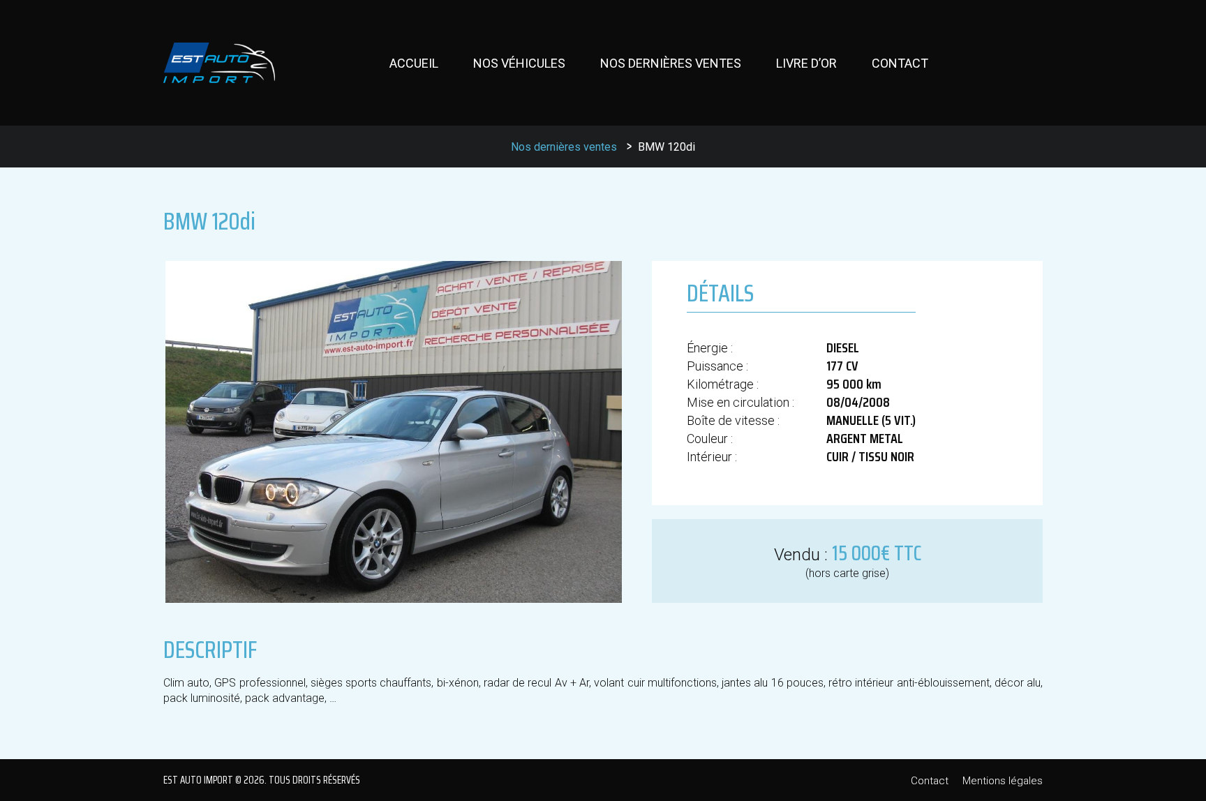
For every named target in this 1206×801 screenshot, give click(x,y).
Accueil (413, 63)
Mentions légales (1002, 780)
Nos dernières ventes (670, 63)
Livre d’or (806, 63)
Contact (900, 63)
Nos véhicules (519, 63)
